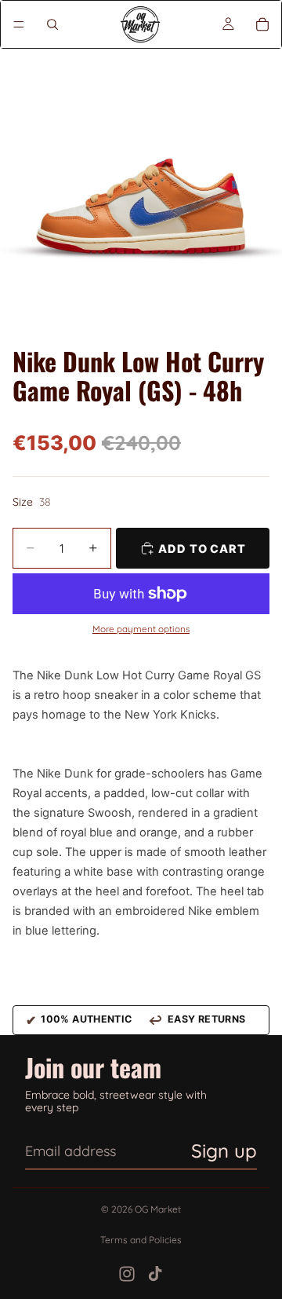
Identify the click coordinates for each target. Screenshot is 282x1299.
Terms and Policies (141, 1240)
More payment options (141, 629)
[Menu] (19, 24)
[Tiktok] (155, 1273)
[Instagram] (127, 1273)
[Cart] (262, 24)
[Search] (52, 24)
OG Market (158, 1209)
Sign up (224, 1150)
